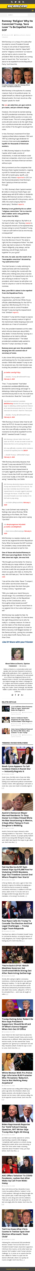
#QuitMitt (22, 524)
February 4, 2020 (17, 723)
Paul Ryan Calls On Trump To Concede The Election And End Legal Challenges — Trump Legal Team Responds (17, 925)
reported (20, 177)
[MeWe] (12, 2)
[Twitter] (15, 2)
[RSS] (23, 2)
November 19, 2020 (9, 1239)
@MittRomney (8, 403)
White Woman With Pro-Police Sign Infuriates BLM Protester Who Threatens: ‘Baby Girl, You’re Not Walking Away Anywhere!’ (17, 1077)
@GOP (26, 450)
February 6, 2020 (8, 35)
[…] (3, 788)
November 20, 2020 (9, 1186)
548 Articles (22, 666)
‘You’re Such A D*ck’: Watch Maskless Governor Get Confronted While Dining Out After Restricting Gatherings (17, 969)
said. (4, 577)
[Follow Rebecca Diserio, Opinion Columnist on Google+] (21, 695)
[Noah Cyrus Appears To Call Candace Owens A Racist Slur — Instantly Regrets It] (17, 755)
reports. (21, 204)
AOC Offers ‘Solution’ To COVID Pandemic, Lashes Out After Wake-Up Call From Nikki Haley (17, 1179)
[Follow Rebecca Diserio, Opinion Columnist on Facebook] (14, 695)
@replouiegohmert (13, 524)
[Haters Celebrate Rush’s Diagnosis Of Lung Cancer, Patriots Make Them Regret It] (6, 720)
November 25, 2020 (9, 880)
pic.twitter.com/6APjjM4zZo (12, 527)
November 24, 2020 (9, 976)
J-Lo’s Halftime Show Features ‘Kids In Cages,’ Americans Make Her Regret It (21, 708)
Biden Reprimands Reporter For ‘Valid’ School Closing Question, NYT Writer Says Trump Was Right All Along (16, 1128)
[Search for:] (17, 15)
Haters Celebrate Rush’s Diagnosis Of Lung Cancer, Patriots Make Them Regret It (21, 719)
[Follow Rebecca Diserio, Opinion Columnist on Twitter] (17, 695)
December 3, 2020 (9, 828)
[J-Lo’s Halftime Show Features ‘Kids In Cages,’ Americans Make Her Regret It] (6, 709)
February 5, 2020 (9, 379)
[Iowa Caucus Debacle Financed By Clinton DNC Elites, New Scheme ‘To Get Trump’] (6, 731)
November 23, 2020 (9, 1086)
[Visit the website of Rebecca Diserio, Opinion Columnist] (12, 695)
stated (28, 223)
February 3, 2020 (17, 712)
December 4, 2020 (9, 774)
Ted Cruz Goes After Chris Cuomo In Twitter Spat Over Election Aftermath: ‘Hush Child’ (16, 1233)
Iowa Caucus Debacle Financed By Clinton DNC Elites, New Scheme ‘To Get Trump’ (22, 730)
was (5, 105)
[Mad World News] (17, 7)
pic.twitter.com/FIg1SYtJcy (12, 372)
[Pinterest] (19, 2)
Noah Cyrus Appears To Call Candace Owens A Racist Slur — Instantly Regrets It (16, 769)
